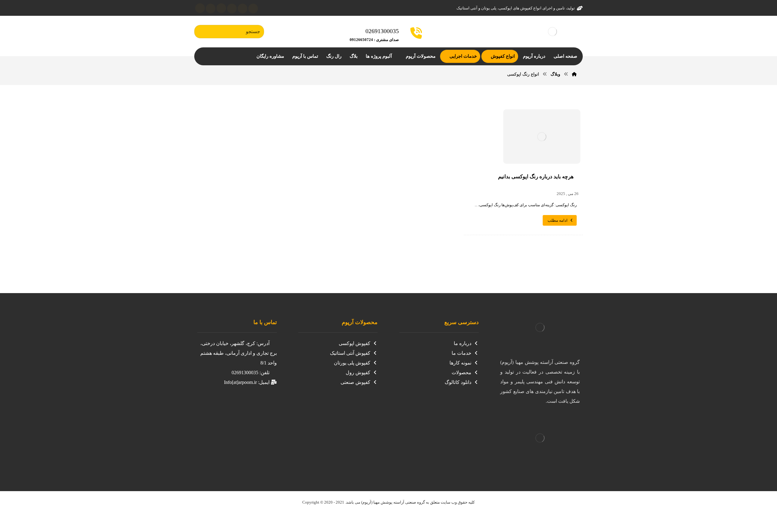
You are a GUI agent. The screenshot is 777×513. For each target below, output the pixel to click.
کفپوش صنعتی (355, 382)
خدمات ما (461, 353)
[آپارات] (221, 8)
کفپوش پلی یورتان (352, 362)
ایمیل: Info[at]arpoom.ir (247, 382)
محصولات (461, 372)
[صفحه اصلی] (574, 74)
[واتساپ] (200, 8)
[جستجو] (202, 32)
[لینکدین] (232, 8)
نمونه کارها (460, 362)
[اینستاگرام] (242, 8)
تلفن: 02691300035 (251, 372)
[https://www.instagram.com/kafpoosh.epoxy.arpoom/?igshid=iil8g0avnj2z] (264, 405)
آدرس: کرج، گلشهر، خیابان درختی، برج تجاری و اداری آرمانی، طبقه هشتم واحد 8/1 (238, 353)
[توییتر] (252, 405)
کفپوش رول (358, 372)
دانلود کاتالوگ (458, 382)
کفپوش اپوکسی (354, 343)
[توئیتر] (253, 8)
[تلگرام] (210, 8)
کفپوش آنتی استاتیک (350, 353)
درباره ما (462, 343)
